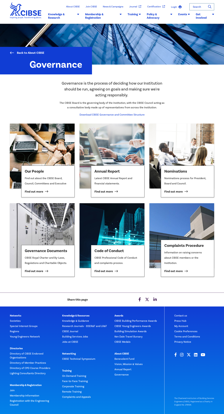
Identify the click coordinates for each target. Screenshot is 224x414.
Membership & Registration (26, 385)
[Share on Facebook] (139, 300)
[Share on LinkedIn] (155, 300)
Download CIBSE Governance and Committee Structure (112, 114)
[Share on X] (147, 300)
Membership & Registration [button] (94, 16)
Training (66, 370)
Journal (133, 6)
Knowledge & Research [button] (56, 16)
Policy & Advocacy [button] (153, 16)
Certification (154, 6)
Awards (118, 315)
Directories (16, 348)
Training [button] (133, 14)
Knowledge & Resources (76, 315)
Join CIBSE (91, 6)
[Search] (209, 6)
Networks (15, 315)
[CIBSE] (26, 13)
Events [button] (182, 14)
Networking (69, 353)
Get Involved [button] (201, 16)
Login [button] (174, 6)
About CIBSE (73, 6)
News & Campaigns (113, 6)
